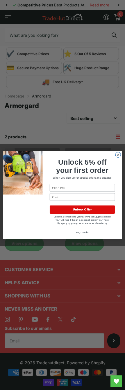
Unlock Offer (82, 209)
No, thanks (82, 232)
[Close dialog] (118, 154)
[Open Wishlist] (116, 381)
